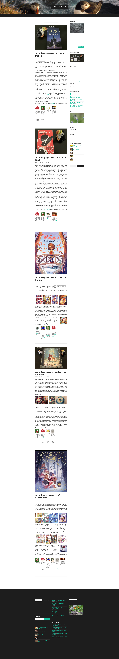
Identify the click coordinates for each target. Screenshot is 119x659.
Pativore (43, 337)
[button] (39, 300)
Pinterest (36, 610)
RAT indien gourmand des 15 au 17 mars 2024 (78, 146)
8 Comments (48, 376)
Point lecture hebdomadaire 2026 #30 (76, 85)
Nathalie (56, 220)
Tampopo (52, 427)
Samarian (37, 222)
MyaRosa (43, 115)
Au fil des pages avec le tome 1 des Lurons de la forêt (76, 97)
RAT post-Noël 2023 (76, 149)
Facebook (36, 608)
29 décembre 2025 (38, 376)
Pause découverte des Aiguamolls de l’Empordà (76, 73)
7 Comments (47, 58)
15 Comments (47, 282)
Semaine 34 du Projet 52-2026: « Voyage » (76, 69)
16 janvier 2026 (38, 58)
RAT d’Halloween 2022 (76, 156)
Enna (48, 112)
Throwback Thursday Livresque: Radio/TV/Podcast (75, 81)
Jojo (43, 58)
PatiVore (71, 93)
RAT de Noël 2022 (76, 152)
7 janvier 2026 (38, 282)
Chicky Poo (72, 105)
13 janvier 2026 (38, 162)
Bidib (53, 440)
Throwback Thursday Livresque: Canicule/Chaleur (75, 77)
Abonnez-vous (80, 165)
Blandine (37, 333)
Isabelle (52, 103)
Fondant (61, 566)
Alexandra (44, 104)
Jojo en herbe (59, 7)
